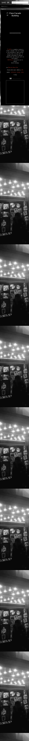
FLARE (9, 49)
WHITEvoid (10, 60)
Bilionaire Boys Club (13, 67)
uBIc (22, 70)
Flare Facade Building (15, 14)
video (22, 72)
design (18, 72)
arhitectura (13, 72)
